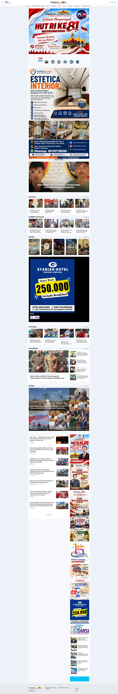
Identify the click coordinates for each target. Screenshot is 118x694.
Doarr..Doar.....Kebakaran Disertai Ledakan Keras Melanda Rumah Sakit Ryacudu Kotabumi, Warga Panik (42, 438)
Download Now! (113, 2)
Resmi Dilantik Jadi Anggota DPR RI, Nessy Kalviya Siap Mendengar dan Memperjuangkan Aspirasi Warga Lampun (79, 428)
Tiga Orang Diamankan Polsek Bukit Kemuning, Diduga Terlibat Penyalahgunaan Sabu (50, 211)
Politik (59, 6)
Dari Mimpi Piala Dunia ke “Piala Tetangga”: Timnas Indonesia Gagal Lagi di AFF (82, 341)
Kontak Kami (76, 688)
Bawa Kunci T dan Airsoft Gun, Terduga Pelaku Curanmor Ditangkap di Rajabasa (59, 186)
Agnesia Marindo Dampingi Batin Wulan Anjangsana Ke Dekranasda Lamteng (81, 231)
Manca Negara (77, 6)
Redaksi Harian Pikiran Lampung (38, 6)
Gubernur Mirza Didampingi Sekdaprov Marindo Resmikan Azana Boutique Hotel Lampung (66, 231)
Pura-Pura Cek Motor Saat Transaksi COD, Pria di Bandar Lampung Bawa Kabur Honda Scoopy (66, 211)
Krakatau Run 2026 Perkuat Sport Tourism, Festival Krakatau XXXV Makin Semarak (50, 341)
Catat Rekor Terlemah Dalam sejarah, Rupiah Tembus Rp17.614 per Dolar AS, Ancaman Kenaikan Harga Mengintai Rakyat (59, 252)
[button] (59, 189)
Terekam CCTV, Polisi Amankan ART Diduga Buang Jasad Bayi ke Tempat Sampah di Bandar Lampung (82, 211)
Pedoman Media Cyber (64, 687)
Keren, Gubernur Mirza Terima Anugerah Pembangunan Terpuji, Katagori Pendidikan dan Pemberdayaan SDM (47, 377)
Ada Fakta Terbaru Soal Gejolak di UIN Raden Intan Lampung (83, 661)
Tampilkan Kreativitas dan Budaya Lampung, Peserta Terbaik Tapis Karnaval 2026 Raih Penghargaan (42, 471)
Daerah (48, 6)
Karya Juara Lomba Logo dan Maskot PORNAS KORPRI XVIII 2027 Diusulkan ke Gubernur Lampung (82, 370)
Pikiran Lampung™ (32, 691)
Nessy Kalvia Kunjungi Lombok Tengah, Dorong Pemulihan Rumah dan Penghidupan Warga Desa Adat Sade (47, 407)
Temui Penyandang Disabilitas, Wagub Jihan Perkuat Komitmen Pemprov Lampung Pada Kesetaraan (41, 493)
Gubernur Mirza (81, 359)
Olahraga (70, 6)
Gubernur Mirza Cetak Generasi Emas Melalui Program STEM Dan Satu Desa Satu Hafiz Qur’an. (82, 361)
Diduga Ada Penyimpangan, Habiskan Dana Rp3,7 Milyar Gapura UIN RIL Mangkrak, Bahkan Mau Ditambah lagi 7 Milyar (83, 654)
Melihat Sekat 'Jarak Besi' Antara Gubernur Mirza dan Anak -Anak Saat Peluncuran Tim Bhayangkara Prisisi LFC (35, 341)
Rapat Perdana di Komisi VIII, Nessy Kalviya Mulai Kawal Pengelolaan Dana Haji (59, 429)
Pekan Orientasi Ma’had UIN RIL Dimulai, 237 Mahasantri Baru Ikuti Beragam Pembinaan (82, 377)
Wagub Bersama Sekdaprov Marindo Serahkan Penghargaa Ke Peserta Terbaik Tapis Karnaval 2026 (42, 460)
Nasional (64, 6)
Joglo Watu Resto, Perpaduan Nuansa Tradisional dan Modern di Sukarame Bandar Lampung (46, 252)
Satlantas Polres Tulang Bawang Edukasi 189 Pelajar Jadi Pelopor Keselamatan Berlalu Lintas (82, 354)
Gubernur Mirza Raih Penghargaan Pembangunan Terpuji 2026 (45, 374)
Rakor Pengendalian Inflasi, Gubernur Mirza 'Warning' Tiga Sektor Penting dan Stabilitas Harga (83, 252)
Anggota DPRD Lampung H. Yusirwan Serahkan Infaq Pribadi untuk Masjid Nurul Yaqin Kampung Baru (38, 428)
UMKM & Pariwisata (86, 6)
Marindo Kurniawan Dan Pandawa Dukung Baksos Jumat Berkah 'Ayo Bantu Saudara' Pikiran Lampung (83, 646)
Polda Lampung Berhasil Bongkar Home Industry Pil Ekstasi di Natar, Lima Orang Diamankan (41, 449)
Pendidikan (54, 6)
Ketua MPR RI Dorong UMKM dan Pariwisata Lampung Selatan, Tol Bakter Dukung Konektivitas (35, 231)
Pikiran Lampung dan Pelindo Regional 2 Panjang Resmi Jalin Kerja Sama (41, 481)
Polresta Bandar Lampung (59, 182)
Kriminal (28, 6)
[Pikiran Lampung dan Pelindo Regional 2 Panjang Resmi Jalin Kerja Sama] (62, 483)
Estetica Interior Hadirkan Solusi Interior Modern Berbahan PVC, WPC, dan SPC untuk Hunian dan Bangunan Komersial (34, 252)
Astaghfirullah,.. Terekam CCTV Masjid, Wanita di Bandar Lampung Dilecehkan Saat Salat (83, 669)
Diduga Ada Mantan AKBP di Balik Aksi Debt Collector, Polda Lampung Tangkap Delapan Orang (83, 639)
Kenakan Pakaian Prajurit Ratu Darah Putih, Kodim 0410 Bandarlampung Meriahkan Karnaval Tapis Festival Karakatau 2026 (42, 504)
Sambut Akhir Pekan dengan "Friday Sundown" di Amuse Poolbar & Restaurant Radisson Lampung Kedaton (71, 252)
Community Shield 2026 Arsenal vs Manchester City (66, 340)
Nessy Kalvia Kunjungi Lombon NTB (39, 404)
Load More (49, 514)
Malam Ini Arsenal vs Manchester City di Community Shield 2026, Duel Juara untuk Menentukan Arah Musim (67, 343)
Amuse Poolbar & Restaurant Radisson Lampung (71, 249)
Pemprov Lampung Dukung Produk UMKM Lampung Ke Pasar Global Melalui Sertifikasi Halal (50, 231)
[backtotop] (59, 684)
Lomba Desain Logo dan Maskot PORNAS (82, 367)
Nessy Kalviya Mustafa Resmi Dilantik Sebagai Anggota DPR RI (79, 425)
